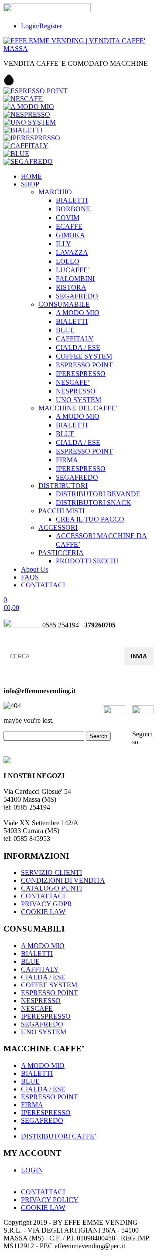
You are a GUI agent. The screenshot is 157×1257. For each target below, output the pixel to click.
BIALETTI (72, 200)
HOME (31, 176)
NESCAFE (37, 1008)
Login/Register (41, 26)
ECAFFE (69, 226)
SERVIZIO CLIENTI (51, 872)
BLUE (65, 330)
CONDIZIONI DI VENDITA (63, 880)
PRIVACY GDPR (46, 904)
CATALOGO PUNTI (51, 888)
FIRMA (67, 460)
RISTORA (71, 287)
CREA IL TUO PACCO (90, 519)
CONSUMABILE (64, 304)
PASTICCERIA (61, 552)
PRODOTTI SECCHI (87, 561)
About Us (34, 569)
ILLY (63, 243)
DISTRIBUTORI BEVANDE (98, 494)
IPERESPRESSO (81, 373)
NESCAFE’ (73, 382)
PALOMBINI (75, 278)
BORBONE (73, 209)
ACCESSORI (58, 527)
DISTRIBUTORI (63, 485)
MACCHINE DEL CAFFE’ (78, 408)
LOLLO (67, 261)
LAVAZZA (72, 252)
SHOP (30, 184)
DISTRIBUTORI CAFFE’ (58, 1136)
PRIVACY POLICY (49, 1199)
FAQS (30, 577)
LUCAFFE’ (73, 270)
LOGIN (32, 1170)
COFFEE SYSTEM (84, 356)
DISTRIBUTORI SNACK (93, 502)
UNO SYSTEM (78, 399)
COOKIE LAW (43, 911)
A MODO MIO (77, 312)
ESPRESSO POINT (84, 365)
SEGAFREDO (77, 296)
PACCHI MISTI (61, 511)
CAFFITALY (75, 338)
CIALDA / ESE (78, 347)
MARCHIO (55, 192)
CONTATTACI (43, 585)
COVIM (67, 217)
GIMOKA (70, 235)
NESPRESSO (76, 391)
